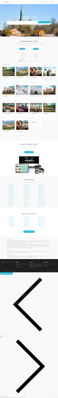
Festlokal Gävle (26, 197)
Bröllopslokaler (26, 205)
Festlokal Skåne (26, 221)
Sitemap (39, 196)
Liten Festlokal (26, 200)
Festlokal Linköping (11, 199)
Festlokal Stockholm (27, 224)
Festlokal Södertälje (41, 199)
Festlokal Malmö (40, 194)
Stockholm (23, 25)
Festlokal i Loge (11, 205)
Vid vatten (35, 53)
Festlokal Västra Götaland (41, 222)
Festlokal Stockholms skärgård (42, 202)
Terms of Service (45, 266)
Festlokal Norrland (40, 200)
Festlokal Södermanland (27, 222)
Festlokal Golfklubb (11, 191)
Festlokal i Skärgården (27, 188)
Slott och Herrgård (40, 25)
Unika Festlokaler (11, 189)
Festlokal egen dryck (41, 188)
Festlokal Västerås (26, 199)
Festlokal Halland (11, 222)
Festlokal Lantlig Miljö (41, 189)
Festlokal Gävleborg (11, 221)
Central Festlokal (26, 191)
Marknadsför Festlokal (41, 205)
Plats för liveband (23, 56)
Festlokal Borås (26, 194)
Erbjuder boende (36, 54)
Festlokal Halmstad (11, 194)
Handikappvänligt (23, 54)
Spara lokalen (12, 86)
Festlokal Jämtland (11, 224)
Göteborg (26, 25)
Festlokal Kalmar (26, 216)
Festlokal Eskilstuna (26, 196)
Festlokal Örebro (11, 202)
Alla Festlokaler (29, 247)
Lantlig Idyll (35, 25)
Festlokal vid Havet (26, 189)
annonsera (34, 267)
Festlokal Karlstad (11, 197)
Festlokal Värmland (41, 216)
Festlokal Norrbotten (27, 219)
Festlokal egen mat (40, 186)
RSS (9, 64)
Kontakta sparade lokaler (6, 273)
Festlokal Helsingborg (12, 196)
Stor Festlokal (26, 202)
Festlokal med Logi (41, 191)
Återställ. (8, 64)
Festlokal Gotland (11, 219)
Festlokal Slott (11, 188)
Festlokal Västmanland (41, 221)
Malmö (29, 25)
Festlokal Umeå (11, 200)
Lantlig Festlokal (11, 186)
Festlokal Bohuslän (26, 186)
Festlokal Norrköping (41, 197)
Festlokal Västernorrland (41, 219)
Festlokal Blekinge (11, 216)
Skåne (32, 25)
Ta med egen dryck (23, 53)
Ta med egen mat (36, 56)
